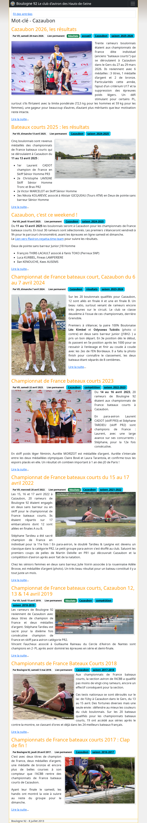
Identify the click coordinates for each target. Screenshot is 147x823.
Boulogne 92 (53, 3)
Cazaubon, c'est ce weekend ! (44, 214)
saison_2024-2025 (98, 133)
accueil (86, 35)
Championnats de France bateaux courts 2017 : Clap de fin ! (70, 742)
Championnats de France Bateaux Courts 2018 (64, 663)
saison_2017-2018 (103, 669)
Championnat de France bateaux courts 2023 (62, 380)
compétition (92, 387)
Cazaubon (101, 35)
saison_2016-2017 (103, 752)
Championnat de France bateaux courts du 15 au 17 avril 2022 (70, 480)
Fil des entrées (22, 14)
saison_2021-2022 (110, 489)
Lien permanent (56, 35)
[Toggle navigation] (133, 3)
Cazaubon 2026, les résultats (44, 29)
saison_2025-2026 (122, 35)
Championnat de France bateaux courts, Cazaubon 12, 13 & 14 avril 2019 (72, 591)
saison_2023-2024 (112, 289)
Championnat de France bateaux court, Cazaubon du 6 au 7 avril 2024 (73, 279)
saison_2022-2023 (114, 387)
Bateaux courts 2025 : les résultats (50, 127)
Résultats (73, 35)
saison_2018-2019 (23, 605)
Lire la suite (19, 119)
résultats (92, 289)
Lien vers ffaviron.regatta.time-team (39, 239)
